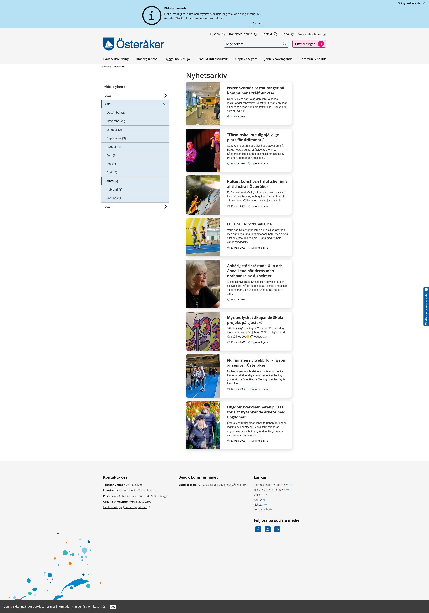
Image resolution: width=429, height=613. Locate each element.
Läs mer (257, 24)
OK (113, 606)
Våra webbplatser (310, 34)
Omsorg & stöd (147, 59)
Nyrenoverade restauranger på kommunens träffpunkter (255, 90)
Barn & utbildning (116, 59)
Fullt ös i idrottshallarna (249, 223)
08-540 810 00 (134, 485)
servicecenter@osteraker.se (138, 490)
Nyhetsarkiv (120, 66)
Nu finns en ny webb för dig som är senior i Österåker (257, 363)
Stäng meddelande (409, 3)
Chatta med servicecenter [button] (426, 308)
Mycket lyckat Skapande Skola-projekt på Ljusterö (255, 320)
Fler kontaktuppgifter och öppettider (125, 507)
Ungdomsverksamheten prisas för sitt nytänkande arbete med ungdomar (256, 411)
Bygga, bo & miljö (177, 59)
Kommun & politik (313, 59)
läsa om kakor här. (94, 606)
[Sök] (284, 44)
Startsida (106, 66)
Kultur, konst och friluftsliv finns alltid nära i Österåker (257, 184)
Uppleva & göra (246, 59)
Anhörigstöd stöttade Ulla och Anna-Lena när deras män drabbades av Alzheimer (255, 270)
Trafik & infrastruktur (212, 59)
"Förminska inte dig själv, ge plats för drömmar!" (253, 137)
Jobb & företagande (278, 59)
